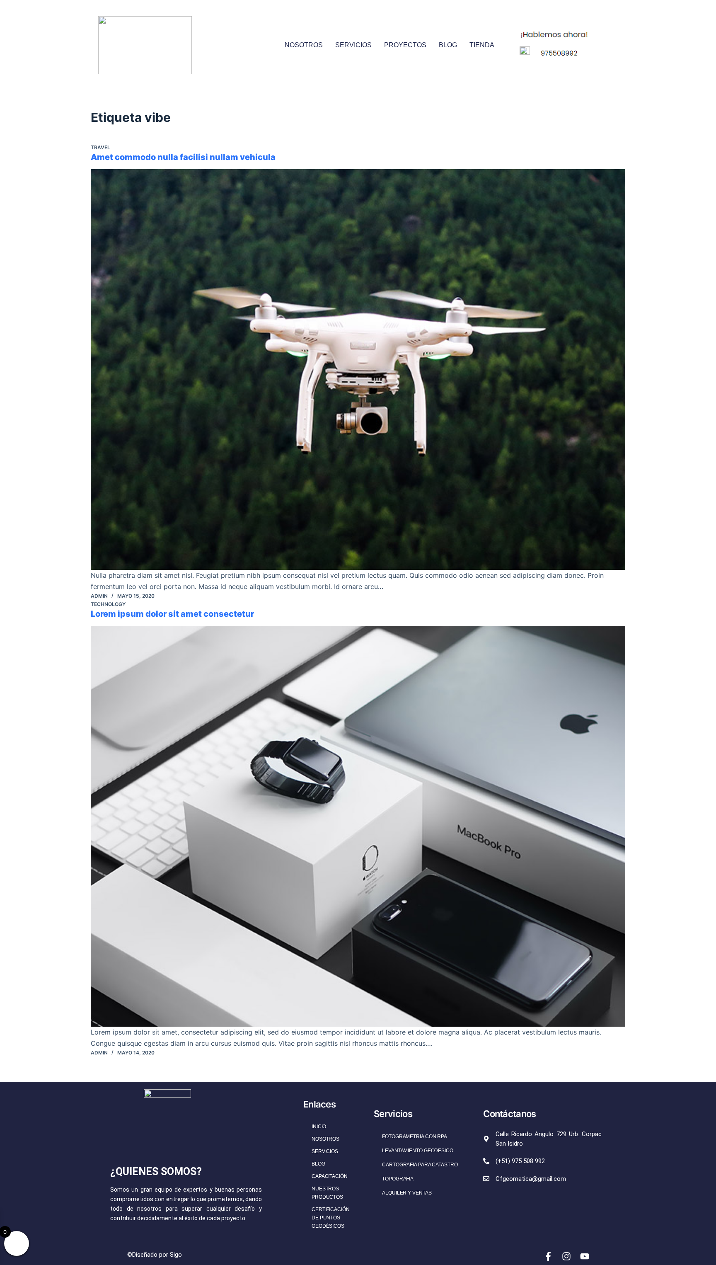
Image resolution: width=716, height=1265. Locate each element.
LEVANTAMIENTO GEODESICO (417, 1151)
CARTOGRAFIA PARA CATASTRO (420, 1165)
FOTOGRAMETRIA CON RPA (414, 1136)
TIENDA (481, 44)
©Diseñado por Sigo (154, 1254)
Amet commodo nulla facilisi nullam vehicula (183, 157)
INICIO (319, 1126)
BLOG (448, 44)
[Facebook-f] (548, 1256)
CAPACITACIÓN (330, 1176)
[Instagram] (566, 1256)
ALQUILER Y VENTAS (406, 1193)
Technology (108, 604)
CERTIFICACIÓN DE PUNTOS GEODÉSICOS (331, 1218)
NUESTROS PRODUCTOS (327, 1193)
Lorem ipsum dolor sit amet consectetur (172, 614)
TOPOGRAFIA (398, 1179)
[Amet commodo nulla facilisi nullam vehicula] (358, 369)
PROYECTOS (405, 44)
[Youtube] (584, 1256)
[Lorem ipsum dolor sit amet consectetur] (358, 826)
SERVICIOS (353, 44)
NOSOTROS (304, 44)
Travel (100, 147)
